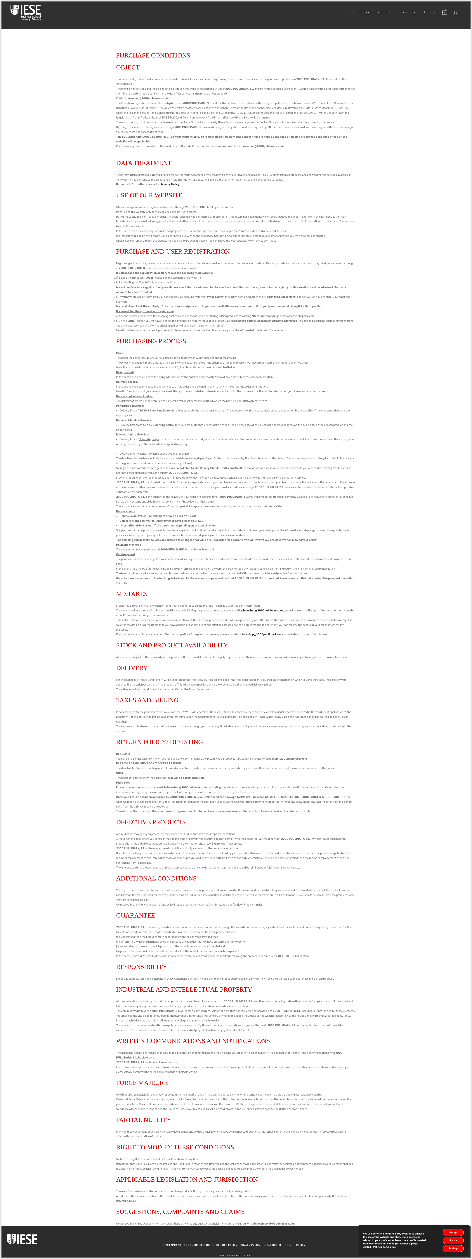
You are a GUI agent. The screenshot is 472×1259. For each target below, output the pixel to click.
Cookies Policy (226, 1245)
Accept (453, 1232)
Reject (453, 1240)
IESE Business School (198, 1245)
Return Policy (295, 1245)
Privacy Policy (169, 184)
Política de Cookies (384, 1247)
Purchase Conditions (235, 1255)
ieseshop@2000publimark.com (263, 610)
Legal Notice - (274, 1245)
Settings (453, 1248)
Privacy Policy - (252, 1245)
